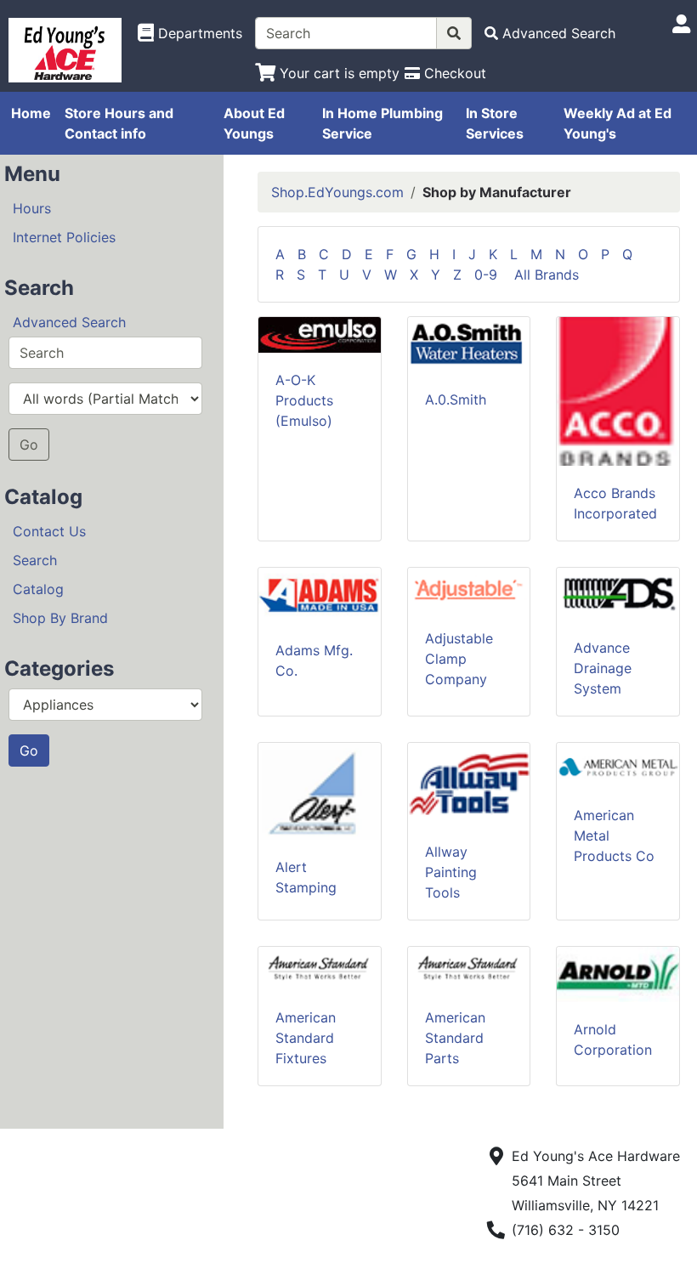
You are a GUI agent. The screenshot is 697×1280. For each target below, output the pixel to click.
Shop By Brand (60, 617)
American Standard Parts (455, 1038)
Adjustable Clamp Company (459, 659)
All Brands (546, 274)
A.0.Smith (455, 399)
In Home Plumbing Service (382, 123)
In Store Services (495, 123)
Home (31, 113)
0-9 (492, 274)
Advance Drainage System (603, 668)
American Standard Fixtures (305, 1038)
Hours (32, 208)
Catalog (38, 589)
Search (35, 560)
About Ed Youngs (254, 123)
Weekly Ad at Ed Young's (618, 123)
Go (29, 444)
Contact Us (49, 531)
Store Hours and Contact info (119, 123)
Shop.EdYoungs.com (337, 192)
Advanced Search (69, 322)
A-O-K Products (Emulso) (304, 400)
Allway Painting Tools (451, 872)
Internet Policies (64, 237)
